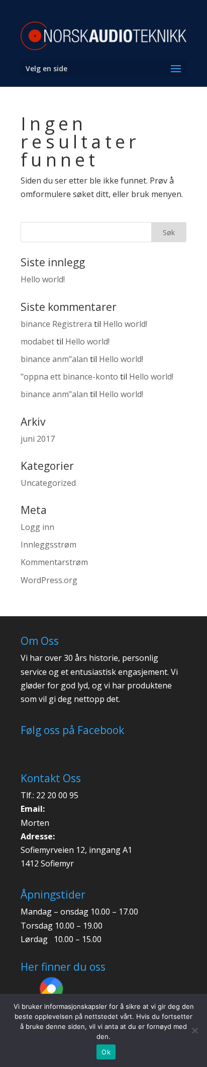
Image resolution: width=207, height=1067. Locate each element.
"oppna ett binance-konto (69, 376)
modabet (37, 341)
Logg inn (37, 526)
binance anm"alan (54, 359)
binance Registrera (56, 323)
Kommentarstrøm (54, 562)
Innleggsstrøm (48, 544)
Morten (35, 822)
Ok (106, 1052)
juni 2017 (38, 438)
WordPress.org (49, 580)
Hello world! (43, 279)
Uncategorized (48, 482)
